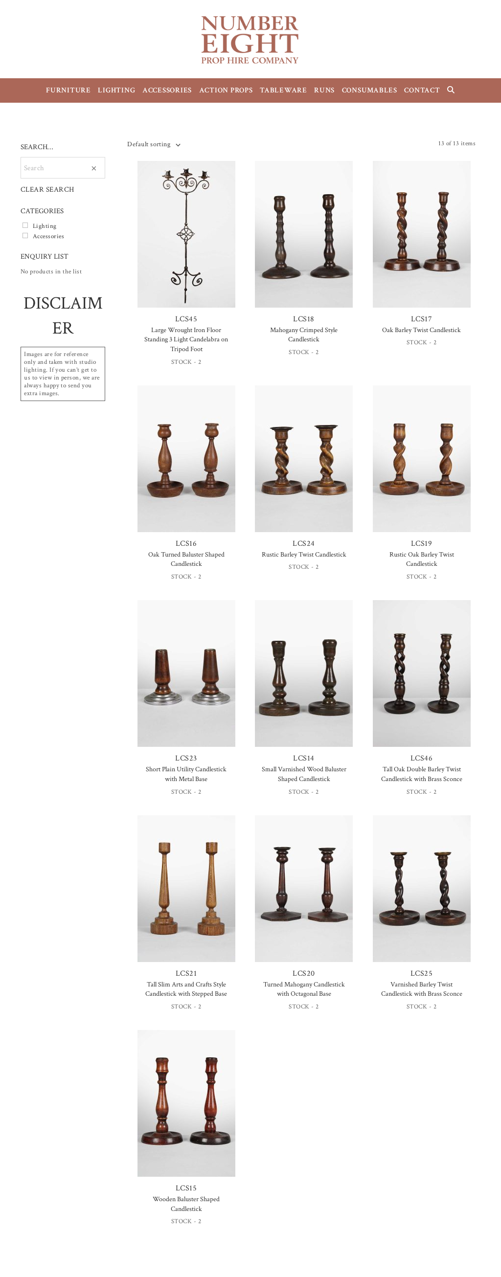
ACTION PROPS (226, 90)
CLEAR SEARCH (47, 189)
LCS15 (186, 1188)
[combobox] (153, 144)
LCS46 (421, 758)
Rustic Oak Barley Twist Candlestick (421, 559)
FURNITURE (68, 90)
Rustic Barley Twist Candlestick (304, 554)
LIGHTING (116, 90)
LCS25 (421, 973)
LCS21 (186, 973)
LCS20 (304, 973)
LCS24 (304, 543)
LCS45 (186, 319)
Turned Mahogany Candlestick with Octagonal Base (304, 989)
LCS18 (303, 319)
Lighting (45, 226)
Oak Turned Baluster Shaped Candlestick (186, 559)
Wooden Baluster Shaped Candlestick (186, 1204)
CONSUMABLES (369, 90)
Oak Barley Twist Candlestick (421, 330)
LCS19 (421, 543)
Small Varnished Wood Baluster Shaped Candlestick (304, 774)
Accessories (48, 236)
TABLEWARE (283, 90)
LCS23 (186, 758)
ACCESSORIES (167, 90)
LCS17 (421, 319)
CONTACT (422, 90)
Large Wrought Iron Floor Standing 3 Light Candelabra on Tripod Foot (186, 340)
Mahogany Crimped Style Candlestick (304, 335)
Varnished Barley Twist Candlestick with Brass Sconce (421, 989)
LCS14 (303, 758)
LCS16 (186, 543)
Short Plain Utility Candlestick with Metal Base (186, 774)
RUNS (324, 90)
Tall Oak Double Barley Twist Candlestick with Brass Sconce (421, 774)
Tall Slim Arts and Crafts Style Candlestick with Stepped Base (186, 989)
